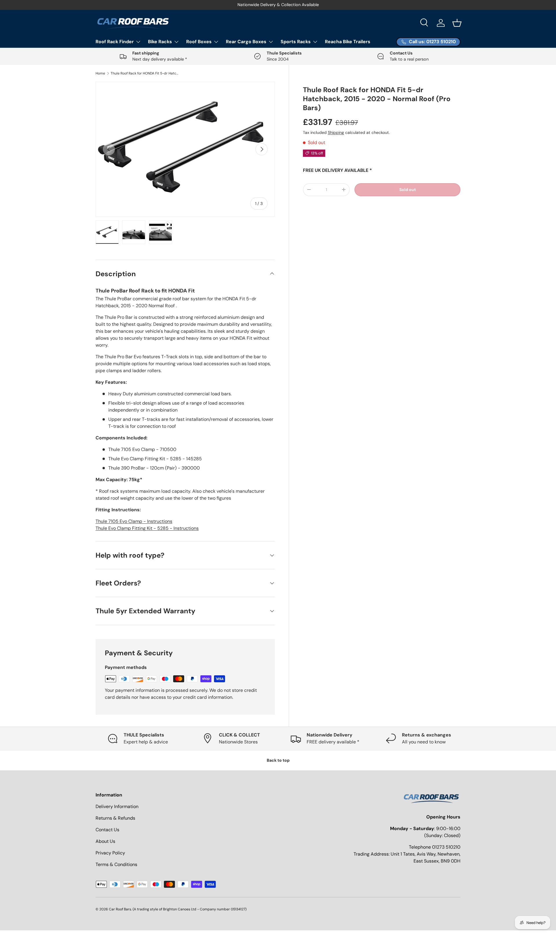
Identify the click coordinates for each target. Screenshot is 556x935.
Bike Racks (160, 42)
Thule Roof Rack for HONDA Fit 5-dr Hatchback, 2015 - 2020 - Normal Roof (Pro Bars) (145, 73)
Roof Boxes (199, 42)
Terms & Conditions (116, 864)
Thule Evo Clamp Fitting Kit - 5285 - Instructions (147, 528)
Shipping (336, 132)
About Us (105, 841)
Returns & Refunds (115, 818)
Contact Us (107, 830)
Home (100, 73)
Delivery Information (117, 806)
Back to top (278, 760)
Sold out (407, 189)
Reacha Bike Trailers (347, 42)
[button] (457, 23)
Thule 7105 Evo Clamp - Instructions (134, 521)
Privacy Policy (110, 853)
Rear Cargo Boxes (246, 42)
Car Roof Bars (120, 909)
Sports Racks (296, 42)
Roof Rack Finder (115, 42)
